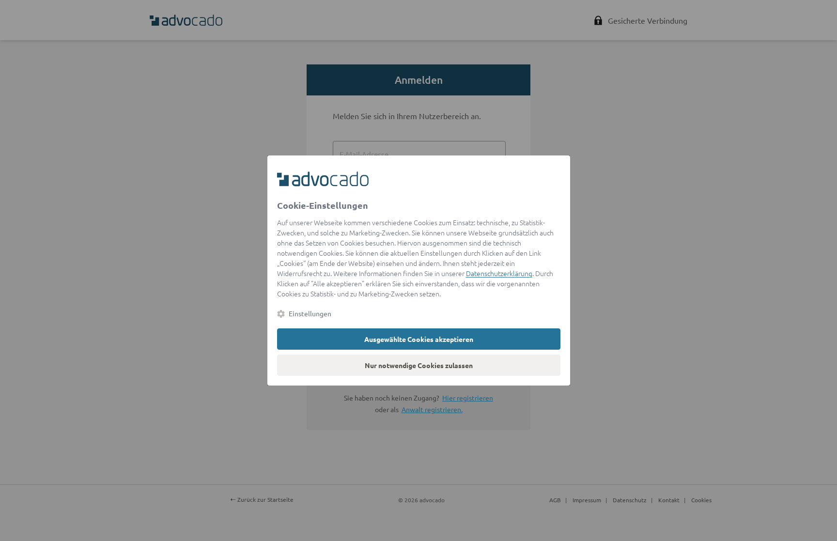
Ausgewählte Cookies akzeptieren (418, 339)
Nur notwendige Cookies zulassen (419, 365)
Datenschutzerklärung (499, 273)
